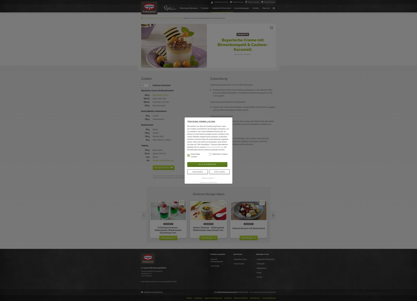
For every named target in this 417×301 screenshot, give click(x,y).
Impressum (203, 182)
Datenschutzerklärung (214, 147)
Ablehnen (197, 172)
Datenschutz (213, 182)
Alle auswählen (207, 164)
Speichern (219, 172)
